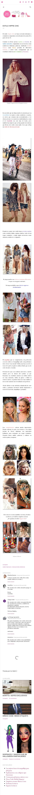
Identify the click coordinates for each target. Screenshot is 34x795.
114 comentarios (13, 698)
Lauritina (10, 585)
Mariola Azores (12, 575)
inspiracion (8, 567)
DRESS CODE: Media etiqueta (15, 716)
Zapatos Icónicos (11, 786)
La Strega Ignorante (13, 617)
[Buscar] (30, 6)
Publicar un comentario (14, 759)
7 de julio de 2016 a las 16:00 (23, 575)
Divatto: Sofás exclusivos (15, 695)
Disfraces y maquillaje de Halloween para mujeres (15, 755)
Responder (11, 581)
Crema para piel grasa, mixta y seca (17, 777)
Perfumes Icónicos (12, 783)
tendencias (22, 567)
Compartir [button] (5, 564)
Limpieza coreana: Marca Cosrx (16, 781)
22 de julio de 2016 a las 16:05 (20, 637)
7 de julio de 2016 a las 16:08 (19, 585)
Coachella (9, 121)
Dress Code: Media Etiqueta (15, 779)
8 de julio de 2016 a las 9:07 (14, 618)
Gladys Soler (11, 599)
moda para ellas (15, 567)
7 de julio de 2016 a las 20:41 (21, 599)
